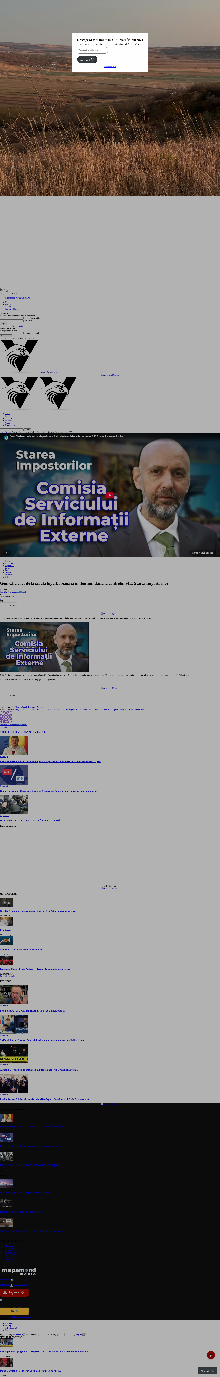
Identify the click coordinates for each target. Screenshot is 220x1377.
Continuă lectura (110, 67)
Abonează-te (85, 60)
